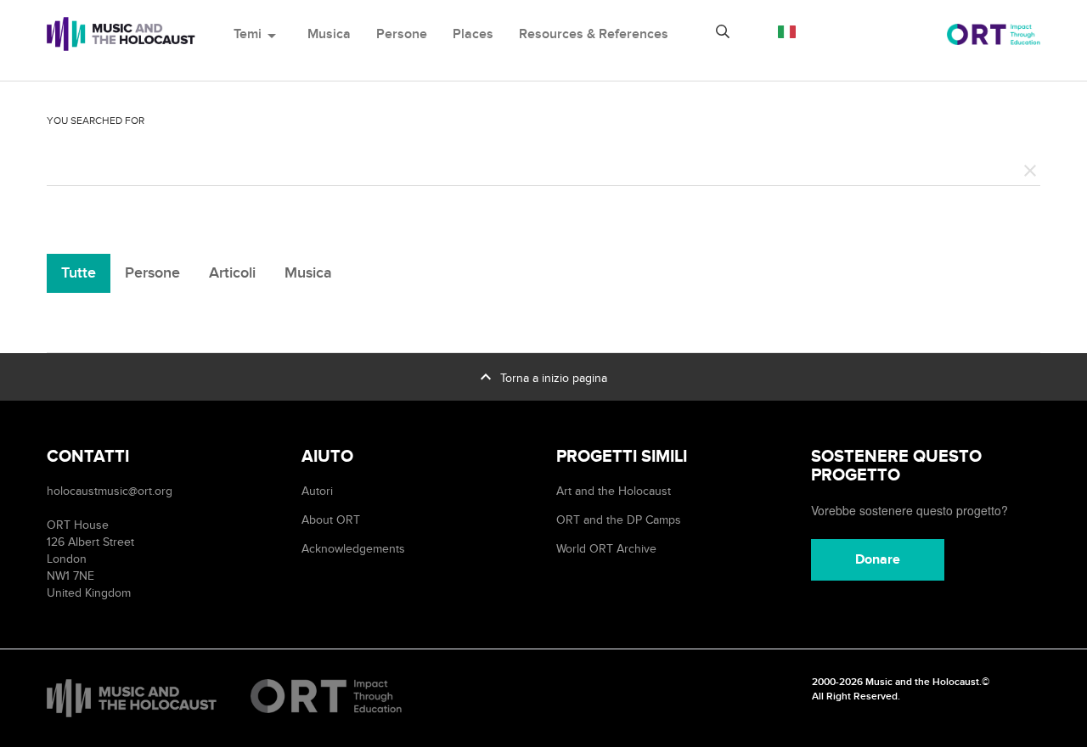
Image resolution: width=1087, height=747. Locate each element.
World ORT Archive (606, 549)
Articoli (232, 273)
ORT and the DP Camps (618, 520)
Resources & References (593, 33)
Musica (329, 33)
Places (473, 33)
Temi (258, 33)
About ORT (330, 520)
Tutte (78, 273)
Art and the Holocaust (613, 491)
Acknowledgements (353, 549)
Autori (317, 491)
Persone (401, 33)
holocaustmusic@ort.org (109, 491)
